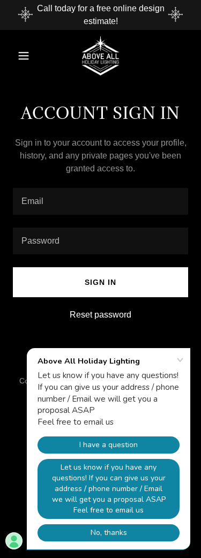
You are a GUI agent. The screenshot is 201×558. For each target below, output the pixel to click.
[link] (100, 55)
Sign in (100, 282)
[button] (26, 55)
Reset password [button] (100, 314)
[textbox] (100, 201)
